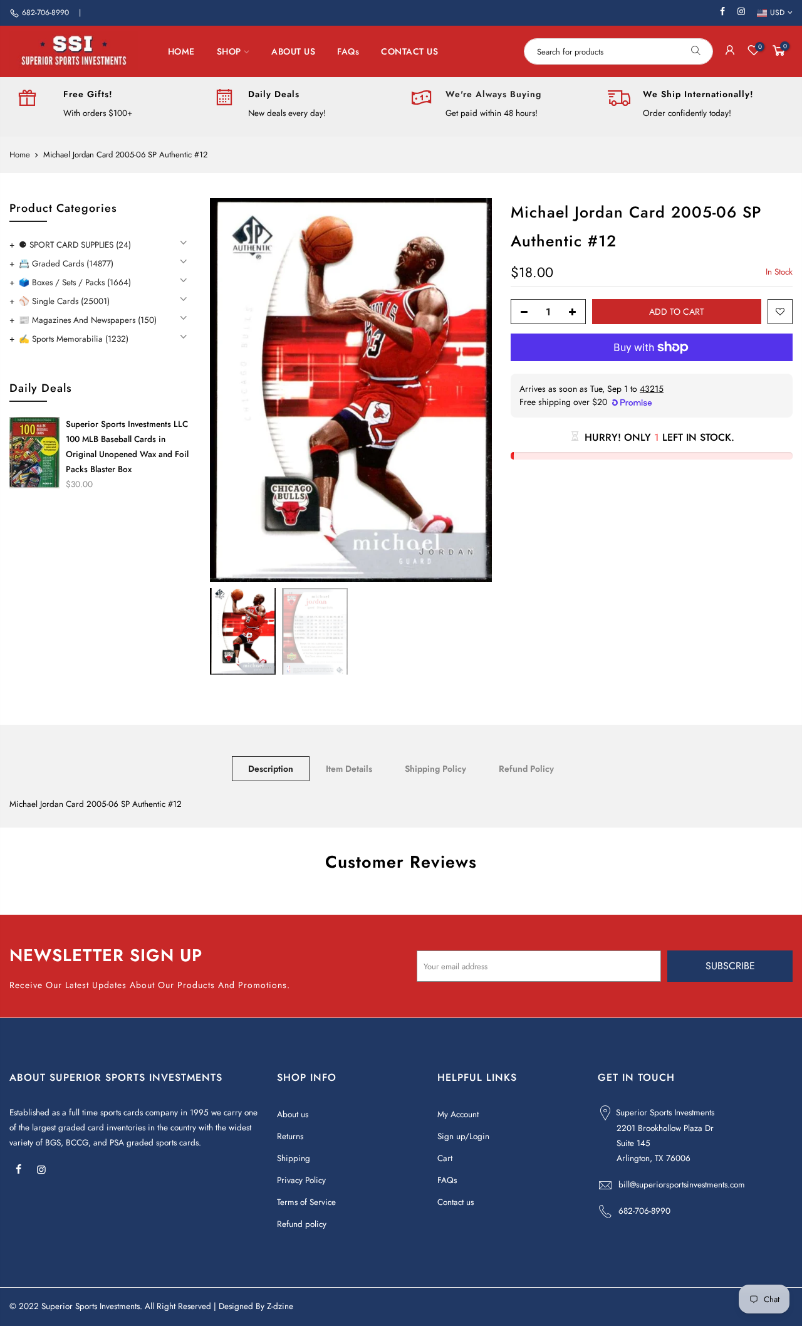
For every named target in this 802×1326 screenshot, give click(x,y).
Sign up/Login (463, 1136)
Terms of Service (306, 1202)
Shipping (293, 1158)
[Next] (470, 390)
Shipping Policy (435, 768)
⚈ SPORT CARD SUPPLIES (75, 245)
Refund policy (301, 1224)
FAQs (348, 51)
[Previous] (232, 390)
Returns (290, 1136)
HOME (181, 51)
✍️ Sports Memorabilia (73, 339)
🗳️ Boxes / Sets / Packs (75, 282)
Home (19, 154)
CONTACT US (409, 51)
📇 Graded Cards (66, 264)
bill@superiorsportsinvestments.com (681, 1185)
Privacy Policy (301, 1180)
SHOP (229, 51)
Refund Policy (526, 768)
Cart (444, 1158)
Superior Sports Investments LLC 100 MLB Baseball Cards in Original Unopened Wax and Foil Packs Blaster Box (127, 446)
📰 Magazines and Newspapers (88, 320)
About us (292, 1114)
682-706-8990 (45, 12)
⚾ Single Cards (64, 301)
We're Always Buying (493, 94)
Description (270, 768)
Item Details (349, 768)
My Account (458, 1114)
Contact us (455, 1202)
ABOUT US (293, 51)
